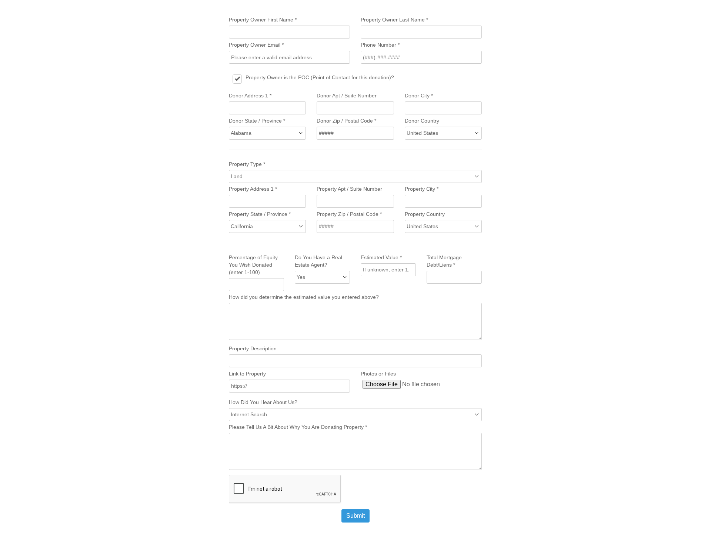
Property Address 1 (253, 189)
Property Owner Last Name (394, 20)
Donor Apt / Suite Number (347, 96)
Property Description (253, 348)
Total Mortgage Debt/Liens (444, 261)
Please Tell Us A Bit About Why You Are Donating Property (298, 427)
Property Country (425, 214)
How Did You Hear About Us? (263, 402)
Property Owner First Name (263, 20)
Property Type (247, 164)
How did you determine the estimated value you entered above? (304, 297)
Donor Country (422, 121)
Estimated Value (381, 257)
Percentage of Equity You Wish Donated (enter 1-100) (253, 264)
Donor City (419, 96)
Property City (421, 189)
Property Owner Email (256, 45)
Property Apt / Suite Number (349, 189)
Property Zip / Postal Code (349, 214)
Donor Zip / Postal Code (346, 121)
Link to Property (247, 374)
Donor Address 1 (250, 96)
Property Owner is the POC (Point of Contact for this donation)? (320, 77)
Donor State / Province (257, 121)
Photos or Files (378, 374)
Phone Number (380, 45)
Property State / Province (260, 214)
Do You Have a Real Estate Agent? (318, 261)
